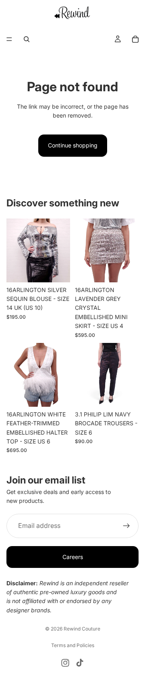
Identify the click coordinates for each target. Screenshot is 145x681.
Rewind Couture (82, 629)
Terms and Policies (72, 645)
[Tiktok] (80, 663)
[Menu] (9, 39)
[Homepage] (72, 12)
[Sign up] (126, 525)
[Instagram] (65, 663)
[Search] (26, 39)
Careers (72, 556)
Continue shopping (72, 145)
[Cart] (135, 39)
